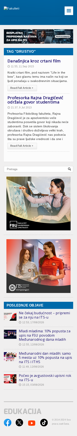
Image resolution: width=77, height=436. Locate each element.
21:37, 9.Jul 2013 (19, 107)
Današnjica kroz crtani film (34, 61)
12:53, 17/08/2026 (31, 322)
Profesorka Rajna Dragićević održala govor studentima (35, 100)
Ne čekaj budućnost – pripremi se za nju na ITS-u (44, 315)
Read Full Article (21, 87)
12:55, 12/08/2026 (31, 344)
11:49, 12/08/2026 (31, 366)
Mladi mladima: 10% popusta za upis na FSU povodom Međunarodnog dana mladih (44, 335)
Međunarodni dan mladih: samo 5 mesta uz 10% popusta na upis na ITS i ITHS (45, 357)
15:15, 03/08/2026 (31, 384)
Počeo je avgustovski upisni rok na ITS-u (45, 377)
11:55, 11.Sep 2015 (20, 66)
